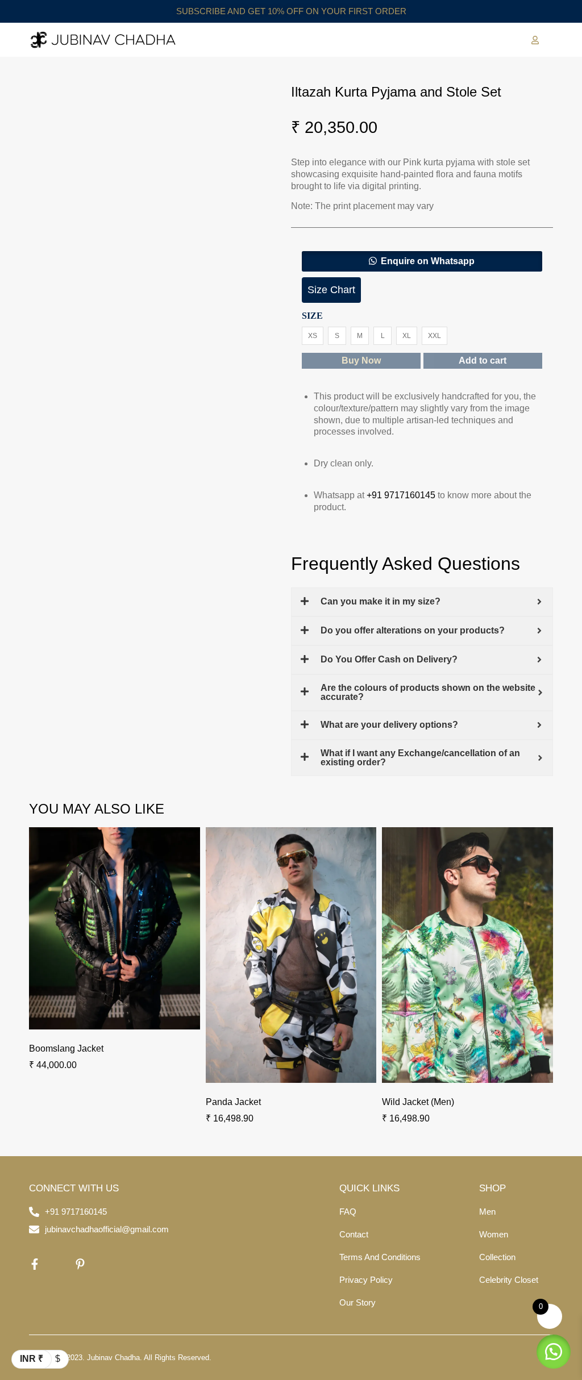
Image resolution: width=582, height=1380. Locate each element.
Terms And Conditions (380, 1257)
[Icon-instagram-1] (57, 1264)
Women (493, 1234)
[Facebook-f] (34, 1264)
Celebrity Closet (508, 1280)
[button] (422, 261)
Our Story (357, 1302)
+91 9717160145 (401, 495)
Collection (497, 1257)
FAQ (347, 1211)
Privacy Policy (366, 1280)
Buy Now (361, 360)
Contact (353, 1234)
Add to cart (482, 360)
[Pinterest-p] (80, 1264)
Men (487, 1211)
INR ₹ (31, 1359)
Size (312, 315)
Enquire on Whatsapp (428, 261)
